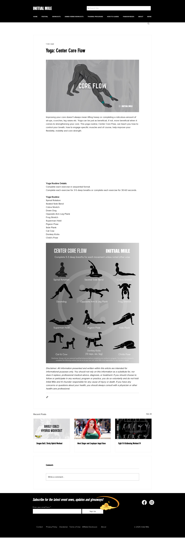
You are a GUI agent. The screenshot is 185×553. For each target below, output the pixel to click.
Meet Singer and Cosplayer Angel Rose (91, 443)
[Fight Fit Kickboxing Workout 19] (133, 429)
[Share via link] (47, 397)
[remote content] (92, 157)
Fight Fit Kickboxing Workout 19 (129, 443)
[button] (56, 16)
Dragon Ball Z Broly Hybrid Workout (49, 443)
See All (149, 414)
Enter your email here (41, 507)
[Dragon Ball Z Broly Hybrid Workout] (51, 429)
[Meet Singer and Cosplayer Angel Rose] (92, 429)
